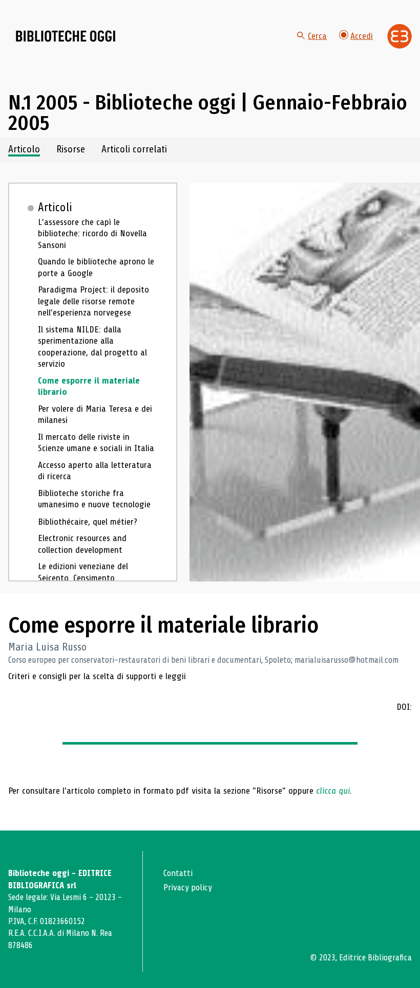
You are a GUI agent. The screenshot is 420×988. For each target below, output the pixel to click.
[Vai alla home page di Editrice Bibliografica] (399, 36)
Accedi (361, 36)
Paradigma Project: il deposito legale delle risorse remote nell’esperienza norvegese (93, 301)
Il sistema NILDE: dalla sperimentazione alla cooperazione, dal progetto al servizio (92, 346)
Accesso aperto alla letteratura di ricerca (95, 471)
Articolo (24, 149)
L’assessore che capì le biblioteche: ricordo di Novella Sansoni (92, 233)
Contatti (178, 873)
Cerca (317, 36)
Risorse (70, 149)
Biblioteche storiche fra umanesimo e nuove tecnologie (94, 499)
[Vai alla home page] (65, 36)
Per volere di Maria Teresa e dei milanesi (95, 414)
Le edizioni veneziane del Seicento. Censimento (83, 572)
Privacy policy (187, 887)
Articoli (55, 207)
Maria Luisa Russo (47, 647)
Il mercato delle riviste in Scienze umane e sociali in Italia (96, 443)
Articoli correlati (134, 149)
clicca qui (333, 790)
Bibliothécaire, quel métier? (87, 522)
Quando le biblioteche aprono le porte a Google (96, 267)
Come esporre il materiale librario (89, 386)
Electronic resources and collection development (82, 544)
